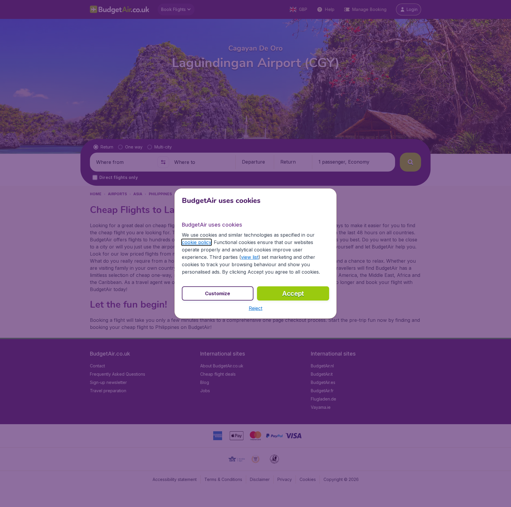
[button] (255, 308)
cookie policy (196, 242)
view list (249, 257)
